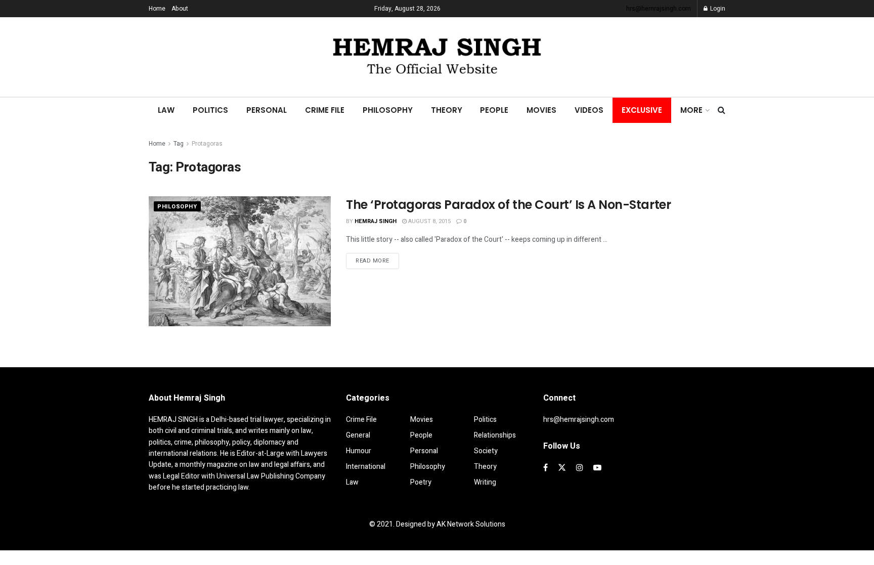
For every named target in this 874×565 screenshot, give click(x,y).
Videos (589, 110)
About (179, 8)
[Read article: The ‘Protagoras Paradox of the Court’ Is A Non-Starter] (240, 261)
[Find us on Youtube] (597, 468)
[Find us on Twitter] (562, 468)
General (358, 435)
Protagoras (207, 143)
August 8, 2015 (429, 221)
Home (157, 8)
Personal (266, 110)
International (365, 466)
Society (486, 451)
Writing (485, 482)
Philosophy (388, 110)
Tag (178, 143)
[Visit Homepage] (437, 57)
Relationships (495, 435)
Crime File (324, 110)
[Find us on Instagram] (579, 468)
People (494, 110)
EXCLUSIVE (642, 110)
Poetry (420, 482)
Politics (210, 110)
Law (166, 110)
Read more (377, 260)
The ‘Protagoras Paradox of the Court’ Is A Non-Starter (508, 204)
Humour (358, 451)
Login (717, 8)
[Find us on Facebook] (545, 468)
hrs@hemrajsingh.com (658, 8)
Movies (541, 110)
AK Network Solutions (470, 524)
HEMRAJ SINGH (376, 221)
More (691, 110)
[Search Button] (721, 110)
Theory (446, 110)
